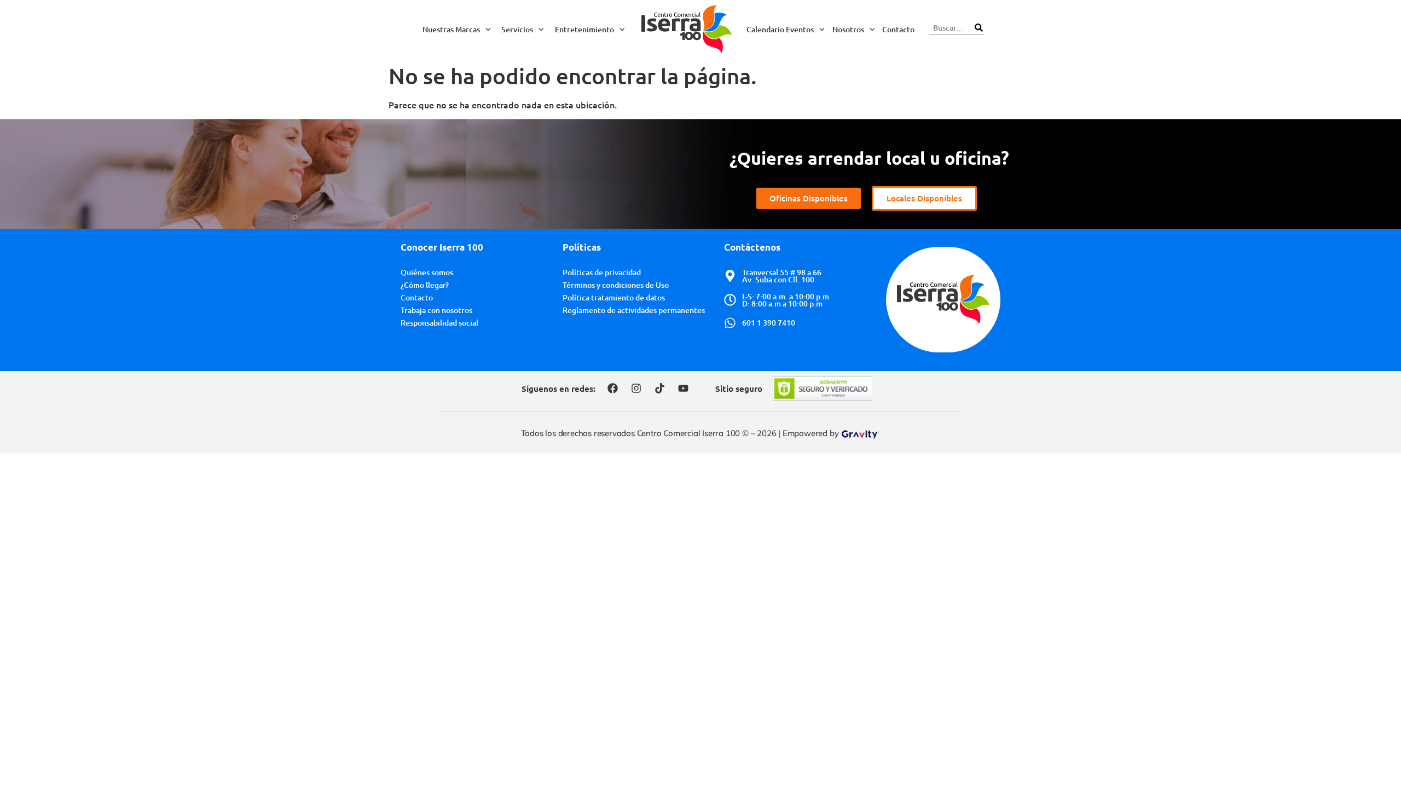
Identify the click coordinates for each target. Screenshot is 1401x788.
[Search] (978, 27)
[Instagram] (636, 388)
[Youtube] (683, 388)
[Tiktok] (659, 388)
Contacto (898, 29)
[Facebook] (612, 388)
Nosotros (848, 29)
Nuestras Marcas (451, 29)
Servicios (517, 29)
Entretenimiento (584, 29)
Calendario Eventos (780, 29)
